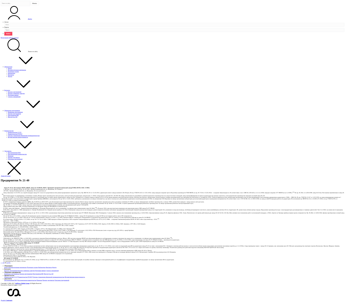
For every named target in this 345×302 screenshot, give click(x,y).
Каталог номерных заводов (16, 93)
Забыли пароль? (14, 37)
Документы (7, 151)
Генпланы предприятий (15, 159)
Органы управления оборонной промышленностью (24, 135)
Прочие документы (14, 157)
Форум (10, 76)
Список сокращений (14, 96)
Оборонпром (8, 67)
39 (3, 263)
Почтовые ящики (13, 95)
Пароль (6, 27)
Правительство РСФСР (15, 134)
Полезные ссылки (13, 71)
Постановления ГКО (14, 152)
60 (9, 263)
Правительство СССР (14, 132)
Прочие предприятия (14, 114)
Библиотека (11, 73)
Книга (10, 68)
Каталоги (7, 90)
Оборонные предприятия (12, 110)
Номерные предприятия (15, 112)
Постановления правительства (17, 154)
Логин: (6, 22)
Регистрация (4, 37)
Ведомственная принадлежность (18, 137)
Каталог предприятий (14, 92)
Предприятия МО (13, 115)
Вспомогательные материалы (17, 70)
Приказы (10, 156)
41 (7, 263)
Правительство (9, 131)
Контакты (11, 75)
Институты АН (12, 117)
